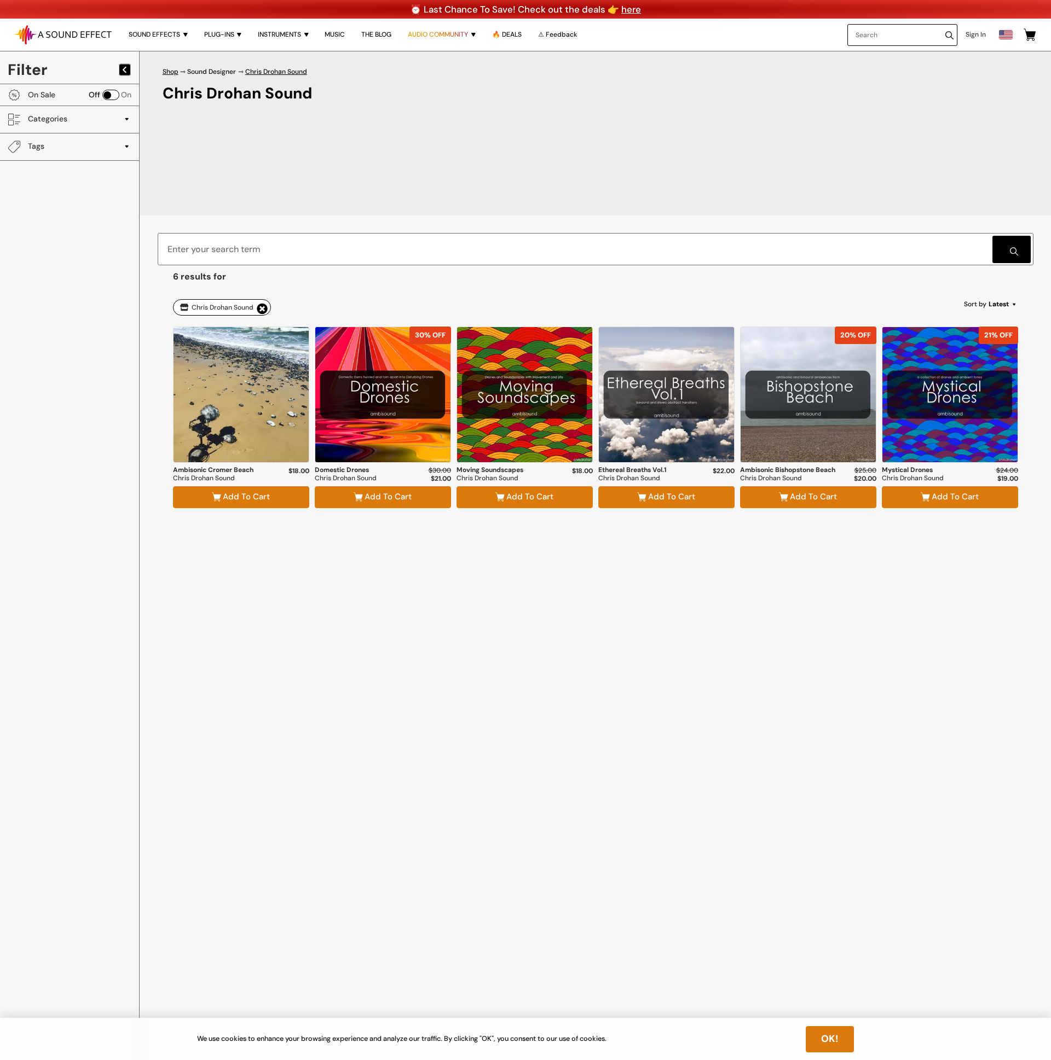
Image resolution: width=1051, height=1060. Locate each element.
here (631, 9)
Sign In (976, 34)
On (126, 95)
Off (94, 95)
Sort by (986, 304)
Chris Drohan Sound (276, 71)
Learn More (241, 434)
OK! (830, 1039)
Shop (170, 71)
